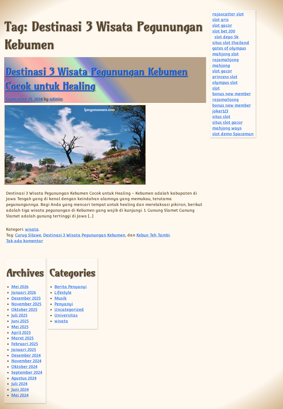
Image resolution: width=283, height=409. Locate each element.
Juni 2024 (20, 389)
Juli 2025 (19, 315)
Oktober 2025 (24, 309)
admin (55, 99)
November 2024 (26, 361)
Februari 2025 (24, 343)
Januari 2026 (23, 292)
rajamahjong (225, 59)
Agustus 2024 (23, 378)
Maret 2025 (22, 338)
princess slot (224, 76)
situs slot (221, 116)
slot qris (220, 19)
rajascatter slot (228, 14)
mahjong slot (225, 54)
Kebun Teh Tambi (153, 235)
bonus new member (231, 93)
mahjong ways (227, 128)
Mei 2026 (20, 286)
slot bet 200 (223, 31)
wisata (32, 229)
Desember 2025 (26, 298)
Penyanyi (63, 304)
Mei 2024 (20, 395)
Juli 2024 (19, 383)
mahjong (221, 65)
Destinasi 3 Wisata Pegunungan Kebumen (84, 235)
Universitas (66, 315)
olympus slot (225, 82)
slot (216, 88)
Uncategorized (69, 309)
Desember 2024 (26, 355)
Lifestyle (62, 292)
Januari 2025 (23, 349)
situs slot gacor (227, 122)
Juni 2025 (20, 321)
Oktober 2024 (24, 366)
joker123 (220, 111)
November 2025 (26, 304)
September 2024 (26, 372)
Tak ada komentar (24, 240)
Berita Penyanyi (70, 286)
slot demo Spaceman (233, 134)
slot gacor (222, 25)
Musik (60, 298)
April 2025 (21, 332)
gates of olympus (229, 48)
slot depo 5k (226, 37)
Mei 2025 (20, 326)
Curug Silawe (28, 235)
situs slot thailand (230, 42)
